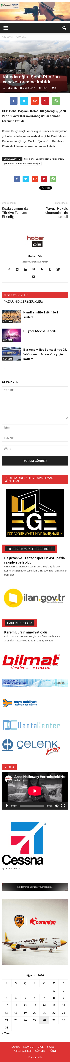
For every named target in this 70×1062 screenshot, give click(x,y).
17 (6, 1012)
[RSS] (43, 269)
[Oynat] (7, 806)
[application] (35, 791)
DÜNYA (15, 1046)
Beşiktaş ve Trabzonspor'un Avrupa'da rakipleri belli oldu (34, 560)
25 (15, 1020)
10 (6, 1005)
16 (63, 1005)
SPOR (41, 1046)
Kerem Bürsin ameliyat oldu (25, 632)
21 (44, 1012)
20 (34, 1012)
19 (25, 1012)
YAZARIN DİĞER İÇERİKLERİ (23, 301)
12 (25, 1005)
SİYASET (20, 70)
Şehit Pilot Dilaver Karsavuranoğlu (22, 163)
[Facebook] (10, 269)
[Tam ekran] (63, 806)
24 (6, 1020)
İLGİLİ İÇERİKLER (16, 295)
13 (34, 1005)
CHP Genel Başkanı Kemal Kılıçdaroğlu (44, 158)
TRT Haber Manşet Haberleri (29, 548)
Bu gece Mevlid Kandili (39, 331)
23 (63, 1012)
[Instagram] (19, 269)
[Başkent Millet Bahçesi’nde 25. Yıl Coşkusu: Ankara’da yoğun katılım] (11, 354)
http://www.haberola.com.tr (35, 262)
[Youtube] (35, 276)
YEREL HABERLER (23, 1051)
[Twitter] (59, 269)
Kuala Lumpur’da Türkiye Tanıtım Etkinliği (15, 213)
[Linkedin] (27, 269)
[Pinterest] (35, 269)
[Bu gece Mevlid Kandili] (11, 335)
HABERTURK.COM (19, 623)
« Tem (6, 1033)
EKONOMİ (28, 1046)
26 (25, 1020)
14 (44, 1005)
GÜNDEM (8, 70)
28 (44, 1020)
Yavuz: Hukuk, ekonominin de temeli (56, 213)
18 (15, 1012)
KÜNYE (52, 1051)
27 (34, 1020)
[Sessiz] (57, 806)
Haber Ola (12, 87)
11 (15, 1005)
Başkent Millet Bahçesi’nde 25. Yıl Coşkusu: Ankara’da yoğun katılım (45, 354)
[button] (64, 28)
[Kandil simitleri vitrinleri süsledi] (11, 316)
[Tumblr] (51, 269)
